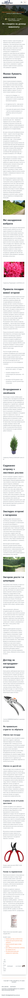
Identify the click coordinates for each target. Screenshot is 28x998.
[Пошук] (21, 2)
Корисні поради (20, 12)
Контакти (13, 986)
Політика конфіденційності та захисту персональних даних (13, 989)
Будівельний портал (6, 12)
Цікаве (13, 12)
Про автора (5, 986)
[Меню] (25, 2)
